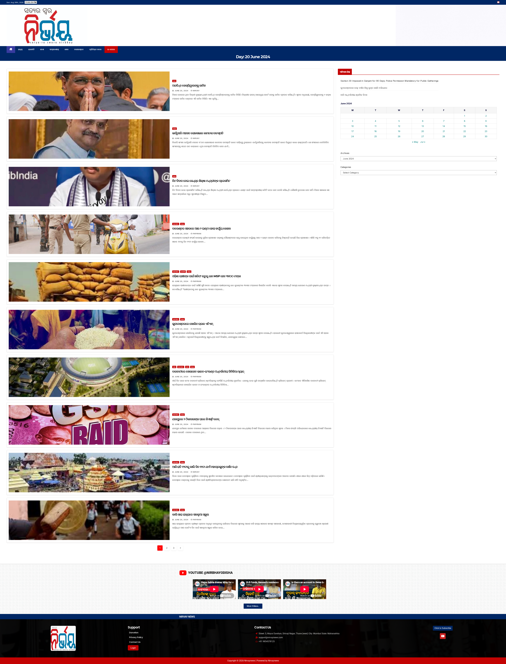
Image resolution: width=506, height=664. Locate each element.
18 (375, 131)
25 (375, 136)
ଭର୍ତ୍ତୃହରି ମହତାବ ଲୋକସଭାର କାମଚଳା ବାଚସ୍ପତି (197, 133)
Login (133, 647)
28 (443, 136)
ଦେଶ (42, 49)
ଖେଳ (66, 49)
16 (486, 126)
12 (399, 126)
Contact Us (134, 642)
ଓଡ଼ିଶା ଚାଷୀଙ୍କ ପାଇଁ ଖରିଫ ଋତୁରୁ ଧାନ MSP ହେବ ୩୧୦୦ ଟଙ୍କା (206, 276)
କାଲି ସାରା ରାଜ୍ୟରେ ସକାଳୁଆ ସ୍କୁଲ (190, 514)
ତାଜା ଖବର (175, 224)
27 (422, 136)
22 (464, 131)
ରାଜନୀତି (31, 49)
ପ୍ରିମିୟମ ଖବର (95, 49)
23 (486, 131)
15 (465, 126)
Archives (344, 153)
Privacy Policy (136, 637)
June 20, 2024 (182, 91)
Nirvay (196, 91)
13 (423, 126)
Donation (133, 632)
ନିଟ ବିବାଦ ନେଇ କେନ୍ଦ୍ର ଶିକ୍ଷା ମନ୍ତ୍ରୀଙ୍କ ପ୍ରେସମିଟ (201, 181)
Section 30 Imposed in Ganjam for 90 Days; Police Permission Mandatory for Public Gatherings (389, 81)
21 (444, 131)
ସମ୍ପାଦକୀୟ (54, 49)
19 (399, 131)
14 (444, 126)
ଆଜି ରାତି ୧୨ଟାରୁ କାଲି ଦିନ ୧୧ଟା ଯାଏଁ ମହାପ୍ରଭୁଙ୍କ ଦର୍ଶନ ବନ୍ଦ (204, 467)
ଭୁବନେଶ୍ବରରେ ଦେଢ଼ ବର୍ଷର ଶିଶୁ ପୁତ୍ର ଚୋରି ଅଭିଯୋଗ (363, 88)
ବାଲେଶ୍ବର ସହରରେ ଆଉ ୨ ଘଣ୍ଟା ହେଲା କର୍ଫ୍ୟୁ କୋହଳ (201, 228)
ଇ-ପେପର (111, 49)
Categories (345, 167)
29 (464, 136)
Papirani (197, 234)
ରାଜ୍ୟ (20, 49)
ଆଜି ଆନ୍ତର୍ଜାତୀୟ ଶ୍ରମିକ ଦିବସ (353, 94)
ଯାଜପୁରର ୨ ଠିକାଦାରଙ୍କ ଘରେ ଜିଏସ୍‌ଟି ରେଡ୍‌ (195, 419)
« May (415, 142)
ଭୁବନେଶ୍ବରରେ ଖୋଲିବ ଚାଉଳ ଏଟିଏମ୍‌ (192, 324)
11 (375, 126)
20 (422, 131)
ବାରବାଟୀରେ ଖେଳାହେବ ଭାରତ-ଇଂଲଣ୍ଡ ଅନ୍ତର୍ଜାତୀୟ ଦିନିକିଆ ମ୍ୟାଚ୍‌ (208, 371)
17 (352, 131)
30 (486, 136)
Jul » (422, 142)
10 (352, 126)
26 (399, 136)
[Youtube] (443, 636)
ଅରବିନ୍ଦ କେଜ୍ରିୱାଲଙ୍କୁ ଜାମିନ (189, 85)
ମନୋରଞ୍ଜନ (79, 49)
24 (352, 136)
